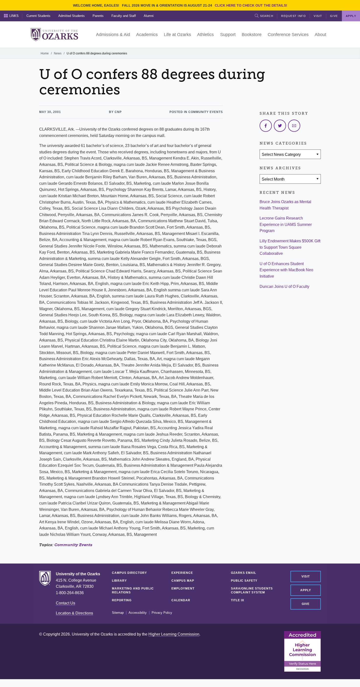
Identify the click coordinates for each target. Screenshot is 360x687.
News (57, 53)
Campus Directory (129, 573)
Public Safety (244, 580)
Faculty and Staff (123, 16)
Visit (318, 15)
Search (266, 15)
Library (119, 580)
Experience (182, 573)
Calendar (180, 600)
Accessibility (138, 612)
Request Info (293, 15)
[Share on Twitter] (280, 126)
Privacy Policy (162, 612)
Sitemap (118, 612)
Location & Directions (74, 613)
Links (14, 16)
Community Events (73, 544)
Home (45, 53)
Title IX (237, 600)
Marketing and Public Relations (133, 590)
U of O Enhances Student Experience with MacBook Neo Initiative (286, 270)
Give (334, 15)
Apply (305, 590)
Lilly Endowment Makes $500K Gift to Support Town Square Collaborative (290, 247)
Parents (98, 16)
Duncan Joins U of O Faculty (284, 286)
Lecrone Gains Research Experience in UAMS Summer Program (286, 224)
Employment (182, 588)
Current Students (38, 16)
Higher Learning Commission (173, 634)
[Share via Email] (294, 126)
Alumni (149, 16)
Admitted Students (71, 16)
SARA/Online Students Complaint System (252, 590)
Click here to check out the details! (251, 5)
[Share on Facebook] (266, 126)
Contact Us (65, 603)
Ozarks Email (243, 573)
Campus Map (182, 580)
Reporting (122, 600)
